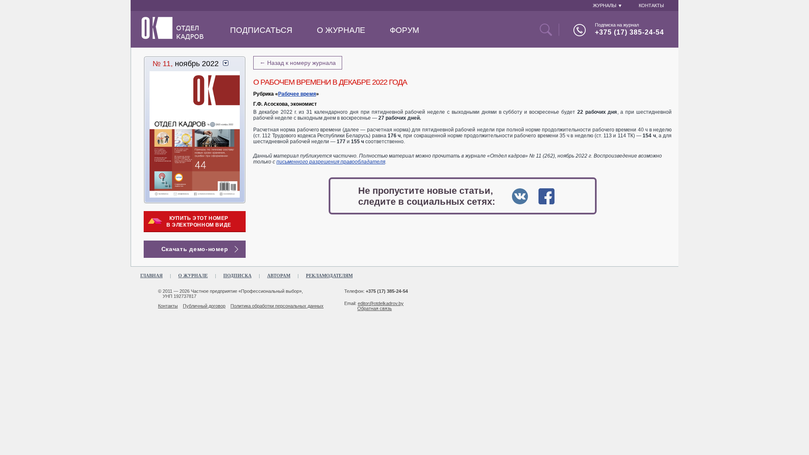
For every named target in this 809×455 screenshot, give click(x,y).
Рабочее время (297, 94)
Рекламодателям (329, 275)
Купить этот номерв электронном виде (198, 221)
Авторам (278, 275)
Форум (404, 30)
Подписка (237, 275)
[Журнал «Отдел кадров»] (173, 38)
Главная (151, 275)
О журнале (341, 30)
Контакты (168, 305)
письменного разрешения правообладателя (330, 162)
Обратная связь (374, 308)
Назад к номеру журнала (298, 62)
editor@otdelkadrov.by (381, 303)
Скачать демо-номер (194, 249)
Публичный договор (204, 305)
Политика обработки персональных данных (277, 305)
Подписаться (261, 30)
